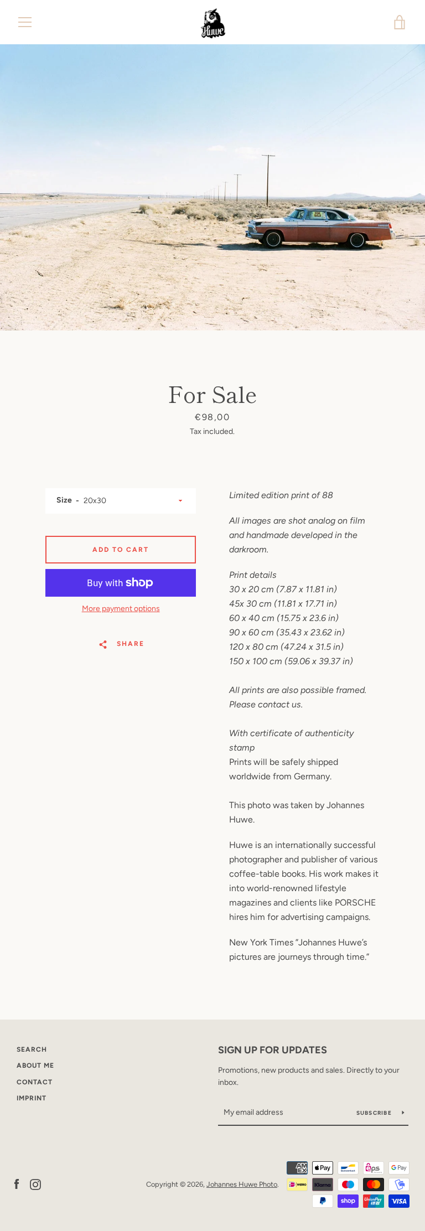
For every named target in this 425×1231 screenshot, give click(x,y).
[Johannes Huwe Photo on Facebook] (16, 1183)
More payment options (121, 608)
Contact (35, 1082)
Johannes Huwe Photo (241, 1184)
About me (35, 1065)
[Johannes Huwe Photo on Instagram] (35, 1183)
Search (32, 1049)
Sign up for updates (272, 1050)
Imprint (31, 1098)
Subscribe (375, 1112)
